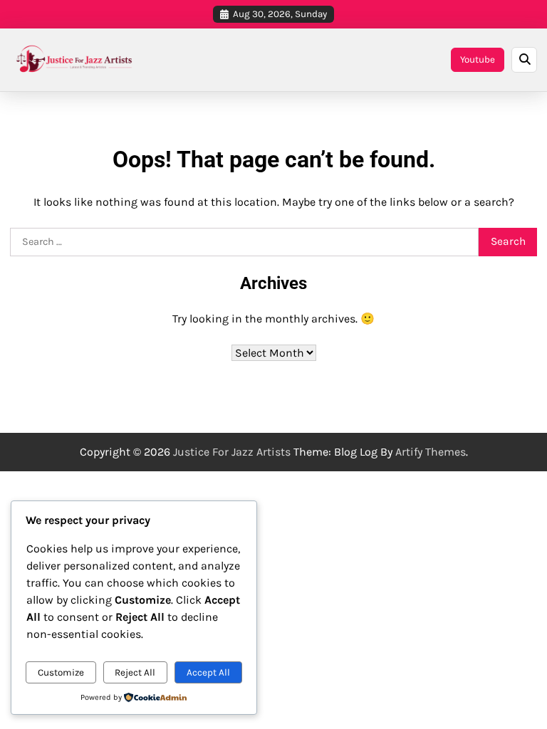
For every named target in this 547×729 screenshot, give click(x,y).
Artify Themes (430, 451)
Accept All (208, 672)
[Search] (524, 60)
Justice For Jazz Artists (232, 451)
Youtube (477, 59)
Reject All (135, 672)
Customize (61, 672)
